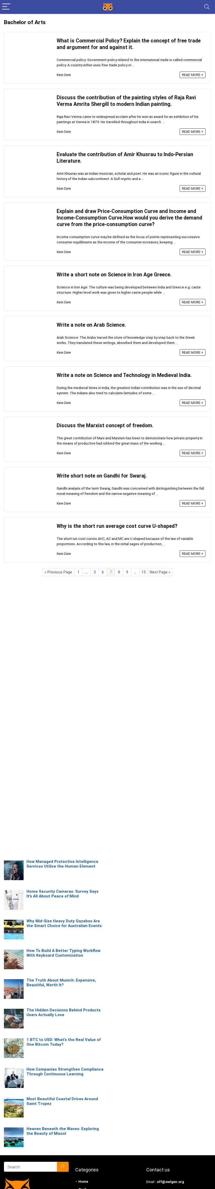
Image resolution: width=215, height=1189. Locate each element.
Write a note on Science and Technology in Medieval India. (124, 375)
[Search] (207, 7)
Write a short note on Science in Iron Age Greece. (114, 275)
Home (83, 1181)
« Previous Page (58, 572)
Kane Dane (64, 75)
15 (143, 572)
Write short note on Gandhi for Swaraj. (102, 476)
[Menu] (6, 7)
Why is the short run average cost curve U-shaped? (117, 526)
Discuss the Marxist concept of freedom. (105, 426)
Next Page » (160, 572)
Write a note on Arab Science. (91, 325)
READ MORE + (192, 75)
